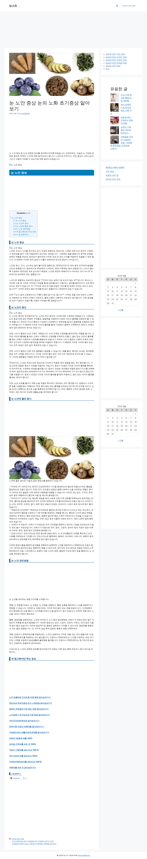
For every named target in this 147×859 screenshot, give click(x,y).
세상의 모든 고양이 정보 (116, 60)
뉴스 (108, 69)
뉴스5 (13, 5)
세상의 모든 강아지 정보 (116, 57)
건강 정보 (110, 171)
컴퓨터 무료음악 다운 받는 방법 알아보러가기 (29, 709)
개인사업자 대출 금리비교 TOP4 (23, 756)
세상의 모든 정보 (129, 6)
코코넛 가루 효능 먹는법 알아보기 (126, 130)
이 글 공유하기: (21, 234)
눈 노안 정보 (16, 218)
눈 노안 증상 (19, 220)
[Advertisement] (73, 29)
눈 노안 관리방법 (21, 229)
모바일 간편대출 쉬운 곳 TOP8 (22, 744)
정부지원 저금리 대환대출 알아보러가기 (26, 726)
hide (28, 213)
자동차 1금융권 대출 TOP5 (20, 738)
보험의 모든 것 (112, 175)
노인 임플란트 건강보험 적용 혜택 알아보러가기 (30, 697)
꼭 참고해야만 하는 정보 (24, 231)
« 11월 (120, 310)
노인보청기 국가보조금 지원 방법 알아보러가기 (29, 715)
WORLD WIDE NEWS (115, 167)
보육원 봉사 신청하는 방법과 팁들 (127, 120)
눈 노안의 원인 (20, 223)
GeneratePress (84, 855)
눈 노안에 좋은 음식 (23, 226)
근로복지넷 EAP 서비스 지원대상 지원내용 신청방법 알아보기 (34, 844)
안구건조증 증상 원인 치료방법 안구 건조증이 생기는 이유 (33, 841)
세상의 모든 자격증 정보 (116, 63)
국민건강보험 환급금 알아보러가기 (24, 721)
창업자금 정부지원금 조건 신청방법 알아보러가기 (30, 703)
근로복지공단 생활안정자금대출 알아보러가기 (29, 732)
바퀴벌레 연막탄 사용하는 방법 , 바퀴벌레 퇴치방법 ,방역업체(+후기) (121, 143)
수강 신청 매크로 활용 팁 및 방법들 (126, 98)
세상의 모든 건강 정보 (115, 54)
